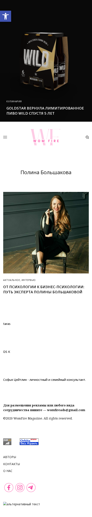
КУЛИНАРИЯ (14, 101)
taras (6, 323)
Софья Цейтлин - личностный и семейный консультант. (44, 379)
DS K (6, 351)
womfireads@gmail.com (66, 410)
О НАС (7, 471)
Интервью (29, 280)
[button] (5, 16)
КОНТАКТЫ (11, 464)
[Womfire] (46, 137)
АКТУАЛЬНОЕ (11, 280)
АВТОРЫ (9, 457)
